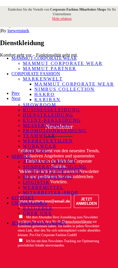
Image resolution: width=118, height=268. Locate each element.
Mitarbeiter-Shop (50, 192)
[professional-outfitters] (57, 38)
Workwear (39, 146)
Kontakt (22, 197)
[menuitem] (62, 63)
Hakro (44, 94)
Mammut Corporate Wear (63, 63)
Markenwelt (43, 78)
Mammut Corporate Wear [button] (44, 58)
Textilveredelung (52, 171)
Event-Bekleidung (52, 120)
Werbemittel (43, 187)
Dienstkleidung (48, 115)
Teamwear (39, 135)
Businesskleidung (51, 109)
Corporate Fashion (35, 73)
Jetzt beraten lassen (38, 223)
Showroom (39, 104)
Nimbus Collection (64, 89)
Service (21, 156)
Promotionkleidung (55, 130)
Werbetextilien (48, 140)
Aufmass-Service (49, 161)
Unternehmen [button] (29, 202)
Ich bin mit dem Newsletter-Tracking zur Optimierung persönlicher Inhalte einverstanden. (58, 243)
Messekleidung (47, 125)
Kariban (47, 99)
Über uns (37, 213)
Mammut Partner (49, 68)
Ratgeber (38, 208)
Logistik (36, 182)
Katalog (36, 151)
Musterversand (48, 177)
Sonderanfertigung (55, 166)
